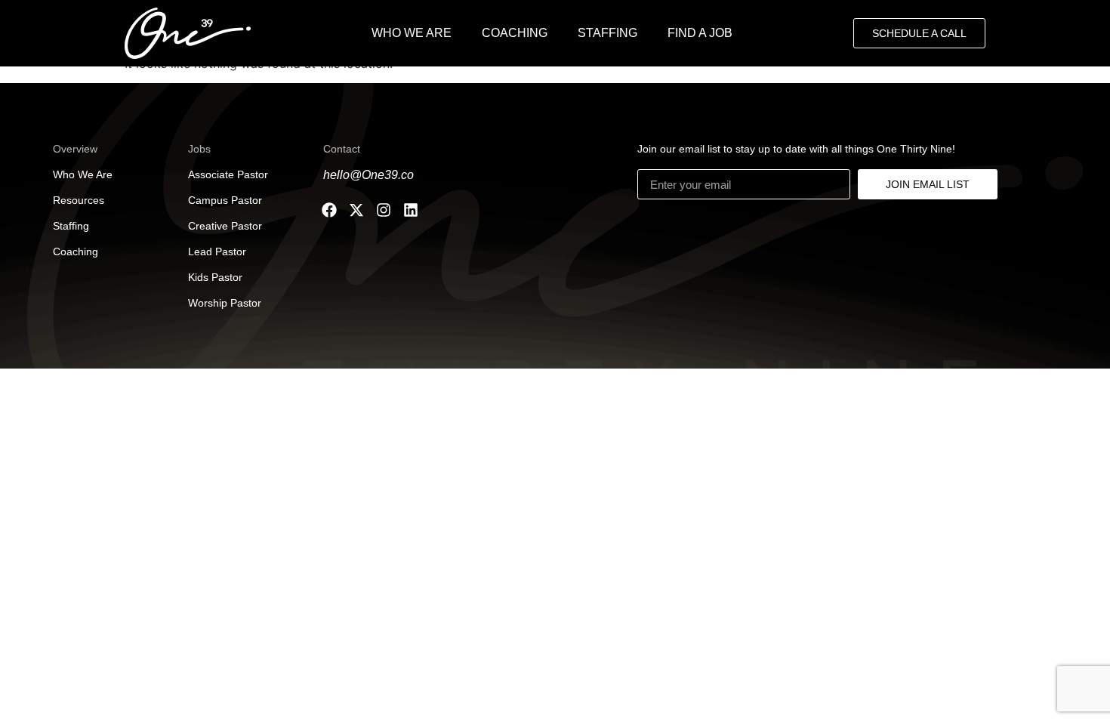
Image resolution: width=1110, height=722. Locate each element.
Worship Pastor (224, 303)
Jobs (199, 149)
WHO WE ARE (412, 32)
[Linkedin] (410, 210)
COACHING (514, 32)
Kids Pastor (215, 277)
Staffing (71, 226)
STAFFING (607, 32)
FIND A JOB (700, 32)
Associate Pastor (228, 174)
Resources (78, 200)
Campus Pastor (225, 200)
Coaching (75, 251)
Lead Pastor (217, 251)
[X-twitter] (356, 210)
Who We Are (83, 174)
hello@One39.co (368, 174)
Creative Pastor (225, 226)
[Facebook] (329, 210)
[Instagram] (383, 210)
